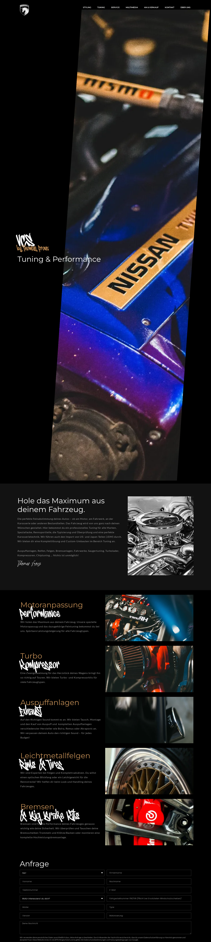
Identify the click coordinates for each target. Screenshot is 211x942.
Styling (87, 7)
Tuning (101, 7)
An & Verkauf (151, 7)
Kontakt (169, 7)
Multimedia (132, 7)
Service (115, 7)
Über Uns (185, 7)
